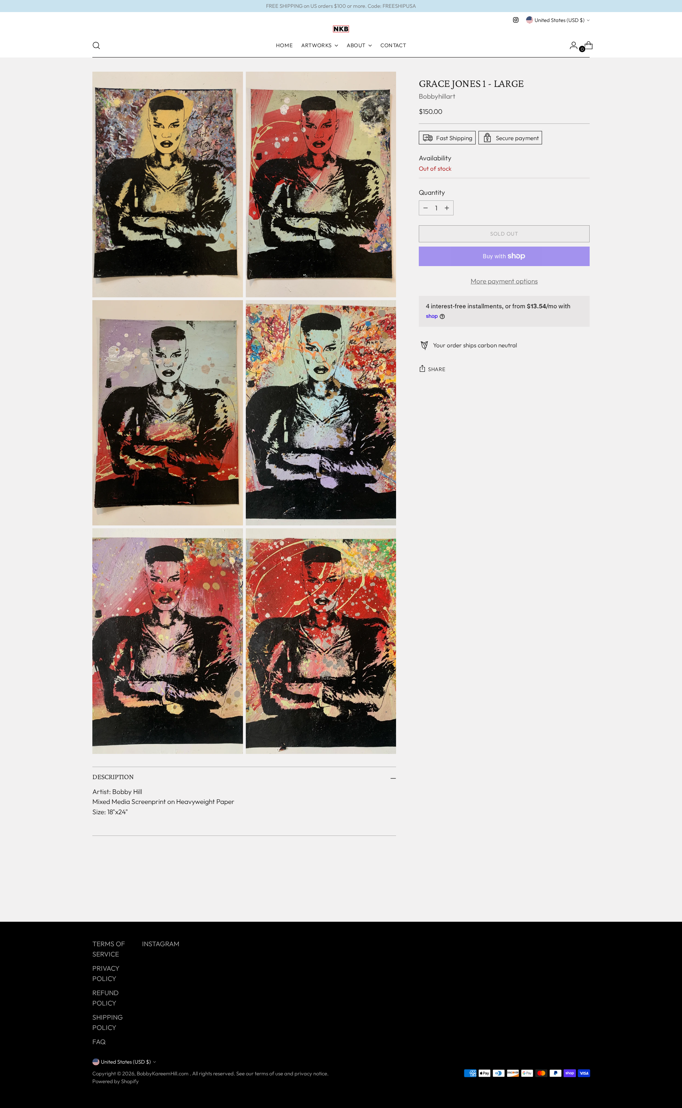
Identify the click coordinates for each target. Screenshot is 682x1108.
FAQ (98, 1041)
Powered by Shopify (115, 1081)
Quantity (432, 192)
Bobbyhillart (437, 96)
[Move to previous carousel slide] (567, 898)
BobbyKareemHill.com (163, 1073)
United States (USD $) (560, 20)
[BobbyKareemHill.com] (341, 29)
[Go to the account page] (571, 45)
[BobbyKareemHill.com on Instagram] (516, 20)
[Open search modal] (96, 45)
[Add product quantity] (425, 207)
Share (437, 369)
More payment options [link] (504, 280)
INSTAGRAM (160, 943)
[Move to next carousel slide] (584, 897)
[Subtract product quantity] (446, 207)
